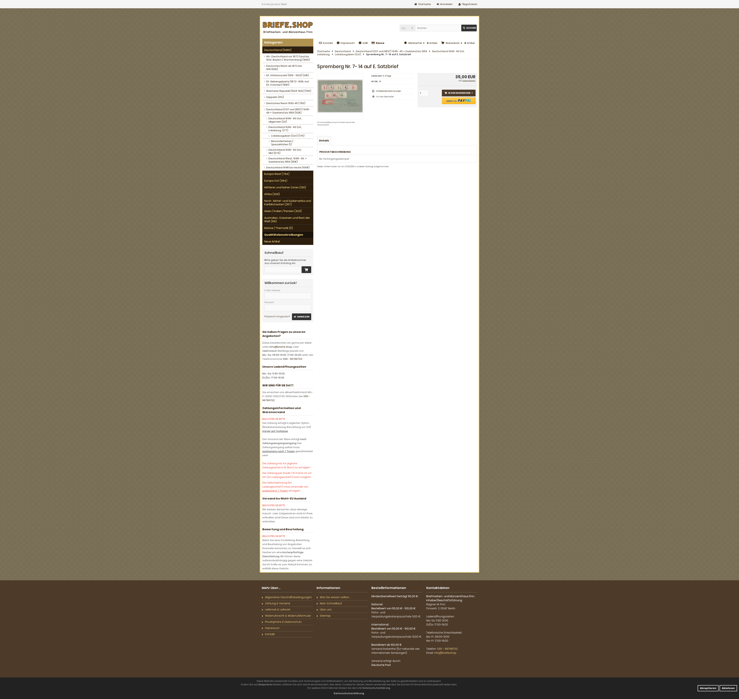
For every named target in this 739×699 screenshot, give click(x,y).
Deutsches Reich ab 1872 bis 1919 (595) (284, 67)
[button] (407, 28)
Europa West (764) (276, 174)
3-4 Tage (387, 75)
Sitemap (325, 616)
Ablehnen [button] (728, 688)
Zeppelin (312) (275, 97)
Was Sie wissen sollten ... (335, 597)
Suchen (469, 28)
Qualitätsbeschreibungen (283, 235)
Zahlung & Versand (277, 603)
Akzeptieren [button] (708, 688)
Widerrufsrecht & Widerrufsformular (288, 616)
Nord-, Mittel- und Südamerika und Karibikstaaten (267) (287, 202)
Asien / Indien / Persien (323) (283, 211)
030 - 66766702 (292, 359)
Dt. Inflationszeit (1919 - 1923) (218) (287, 75)
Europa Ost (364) (275, 181)
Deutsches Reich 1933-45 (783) (285, 103)
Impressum (348, 43)
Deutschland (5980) (278, 50)
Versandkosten (469, 80)
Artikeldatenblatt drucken (388, 91)
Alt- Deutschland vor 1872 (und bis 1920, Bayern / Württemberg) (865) (288, 58)
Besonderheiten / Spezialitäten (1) (282, 142)
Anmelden (301, 316)
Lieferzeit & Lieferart (277, 609)
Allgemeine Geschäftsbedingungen (288, 597)
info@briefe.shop (280, 347)
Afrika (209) (272, 194)
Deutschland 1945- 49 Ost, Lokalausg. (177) (285, 128)
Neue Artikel (272, 241)
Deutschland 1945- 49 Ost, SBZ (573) (285, 151)
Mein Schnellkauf (331, 603)
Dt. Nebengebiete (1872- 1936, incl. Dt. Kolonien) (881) (287, 83)
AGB (365, 43)
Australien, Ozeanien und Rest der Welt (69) (287, 219)
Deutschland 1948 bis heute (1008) (288, 167)
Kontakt (328, 43)
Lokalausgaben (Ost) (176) (287, 136)
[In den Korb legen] (306, 269)
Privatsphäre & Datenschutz (283, 622)
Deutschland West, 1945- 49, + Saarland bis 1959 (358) (287, 160)
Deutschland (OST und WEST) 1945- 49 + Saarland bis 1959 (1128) (288, 111)
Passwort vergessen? (277, 316)
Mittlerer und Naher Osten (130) (285, 187)
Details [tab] (324, 140)
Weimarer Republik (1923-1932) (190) (288, 91)
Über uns (326, 609)
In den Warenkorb (458, 93)
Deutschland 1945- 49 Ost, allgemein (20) (285, 120)
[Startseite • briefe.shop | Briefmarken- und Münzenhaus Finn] (287, 27)
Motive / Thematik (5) (278, 228)
